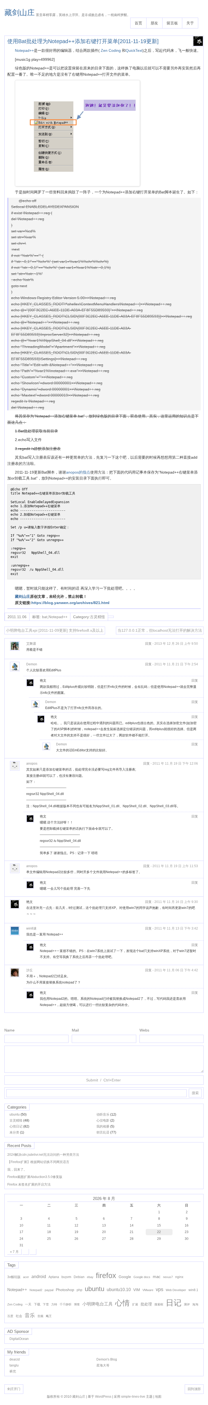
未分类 (14, 1132)
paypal (49, 1290)
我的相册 (102, 1126)
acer (26, 1277)
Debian (79, 1277)
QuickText (134, 50)
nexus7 (168, 1277)
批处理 (146, 1304)
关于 (190, 23)
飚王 (49, 1316)
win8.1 (193, 1290)
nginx (179, 1277)
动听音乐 (102, 1114)
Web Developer (176, 1290)
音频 (40, 1316)
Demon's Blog (106, 1359)
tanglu (14, 1365)
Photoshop (65, 1290)
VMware (147, 1290)
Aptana (53, 1277)
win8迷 (31, 928)
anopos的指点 (78, 472)
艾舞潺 (31, 644)
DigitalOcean (19, 1339)
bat (44, 617)
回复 (148, 644)
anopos (31, 763)
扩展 (135, 1304)
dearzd (14, 1359)
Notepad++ (24, 50)
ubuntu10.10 (119, 1289)
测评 (187, 1304)
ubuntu (14, 1114)
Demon (31, 664)
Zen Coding (111, 50)
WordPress (103, 1396)
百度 (10, 1316)
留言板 (172, 23)
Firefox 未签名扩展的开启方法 (29, 1184)
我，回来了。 (17, 1169)
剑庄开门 (13, 1389)
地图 (158, 1396)
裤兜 (12, 1371)
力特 (54, 1304)
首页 (138, 23)
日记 (173, 1302)
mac (157, 1277)
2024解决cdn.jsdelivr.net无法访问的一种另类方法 (43, 1155)
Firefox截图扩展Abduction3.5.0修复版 (34, 1177)
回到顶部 (194, 1389)
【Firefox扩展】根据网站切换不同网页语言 (38, 1162)
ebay (90, 1277)
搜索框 (158, 1304)
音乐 (30, 1315)
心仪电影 (102, 1120)
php (79, 1290)
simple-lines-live (133, 1396)
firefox (106, 1276)
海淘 (195, 1304)
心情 (122, 1303)
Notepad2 (36, 1290)
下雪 (46, 1304)
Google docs (142, 1277)
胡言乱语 (102, 1132)
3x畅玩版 (14, 1277)
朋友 (154, 23)
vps (159, 1289)
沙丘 (29, 970)
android (38, 1276)
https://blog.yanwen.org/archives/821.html (70, 603)
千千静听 (66, 1304)
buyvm (66, 1277)
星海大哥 (102, 1365)
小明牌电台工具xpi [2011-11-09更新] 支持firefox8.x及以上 (54, 630)
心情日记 (15, 1126)
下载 (37, 1304)
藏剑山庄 (19, 12)
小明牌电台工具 (97, 1304)
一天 (28, 1304)
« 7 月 (14, 1252)
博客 (77, 1304)
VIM (136, 1290)
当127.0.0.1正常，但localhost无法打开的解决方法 (160, 630)
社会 (19, 1316)
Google (125, 1277)
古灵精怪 (97, 617)
